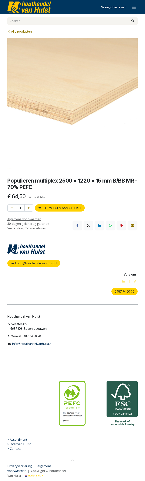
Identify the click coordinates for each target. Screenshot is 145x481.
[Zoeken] (133, 21)
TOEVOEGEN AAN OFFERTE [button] (62, 208)
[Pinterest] (121, 225)
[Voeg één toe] (28, 208)
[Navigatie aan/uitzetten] (134, 7)
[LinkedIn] (99, 225)
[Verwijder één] (11, 208)
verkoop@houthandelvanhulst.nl (34, 263)
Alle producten (21, 31)
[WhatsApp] (110, 225)
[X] (88, 225)
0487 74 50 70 (124, 291)
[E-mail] (132, 225)
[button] (72, 460)
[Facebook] (77, 225)
